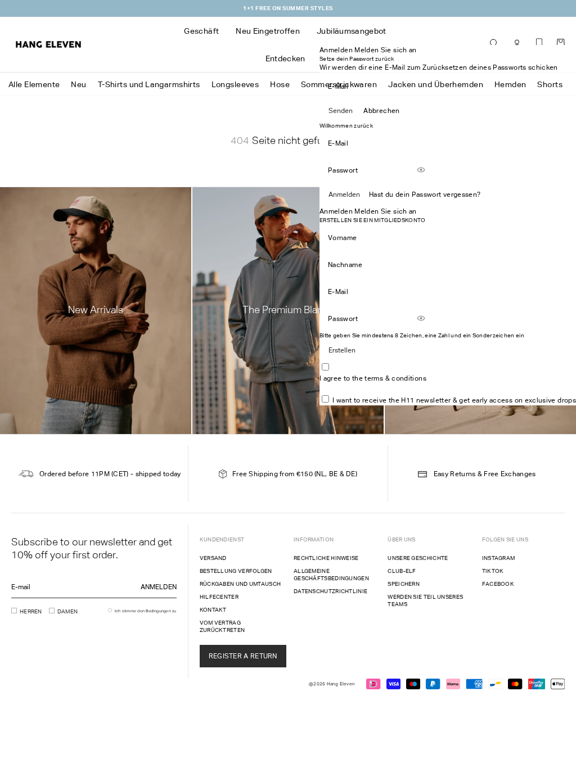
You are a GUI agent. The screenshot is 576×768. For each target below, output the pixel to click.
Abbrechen (381, 111)
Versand (213, 558)
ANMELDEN (159, 587)
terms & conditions (395, 378)
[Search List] (494, 44)
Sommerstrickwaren (339, 84)
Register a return (243, 656)
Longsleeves (235, 84)
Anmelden (344, 194)
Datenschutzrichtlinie (330, 591)
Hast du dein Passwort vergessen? (425, 194)
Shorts (549, 84)
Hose (280, 84)
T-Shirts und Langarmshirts (149, 84)
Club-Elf (402, 571)
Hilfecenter (219, 597)
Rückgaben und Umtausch (240, 584)
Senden (340, 111)
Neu (78, 84)
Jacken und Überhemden (435, 84)
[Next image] (316, 206)
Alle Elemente (34, 84)
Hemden (510, 84)
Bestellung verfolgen (236, 571)
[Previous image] (255, 206)
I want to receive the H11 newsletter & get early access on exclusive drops (454, 400)
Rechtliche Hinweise (326, 558)
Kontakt (213, 610)
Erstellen (342, 350)
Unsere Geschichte (418, 558)
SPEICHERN (404, 584)
